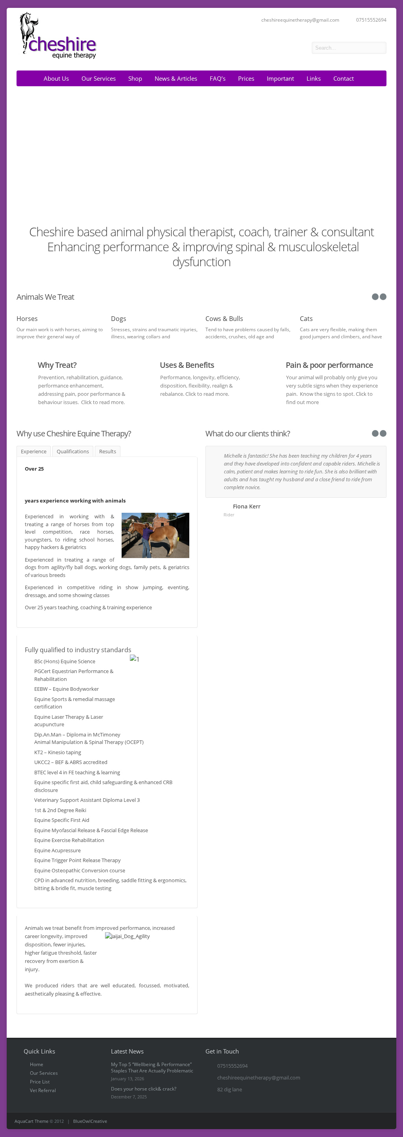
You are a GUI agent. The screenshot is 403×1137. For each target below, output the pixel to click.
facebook (289, 48)
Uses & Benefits (187, 365)
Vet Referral (43, 1090)
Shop (135, 78)
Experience (33, 451)
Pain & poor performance (329, 365)
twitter (300, 48)
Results (107, 451)
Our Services (98, 78)
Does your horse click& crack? (143, 1088)
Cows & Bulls (224, 318)
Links (314, 78)
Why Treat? (57, 365)
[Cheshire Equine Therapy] (57, 58)
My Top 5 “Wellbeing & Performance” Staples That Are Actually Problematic (152, 1067)
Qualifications (73, 451)
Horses (27, 318)
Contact (343, 78)
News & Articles (176, 78)
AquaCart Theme (31, 1121)
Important (280, 78)
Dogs (118, 318)
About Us (56, 78)
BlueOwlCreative (90, 1121)
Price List (40, 1081)
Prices (246, 78)
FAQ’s (218, 78)
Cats (306, 318)
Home (36, 1064)
